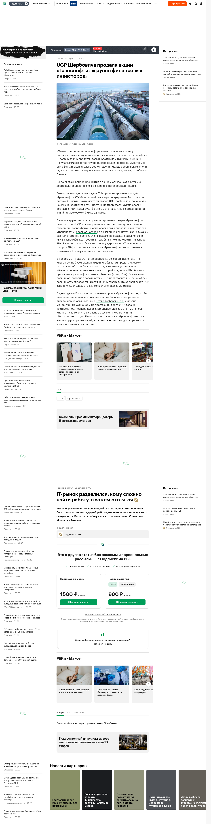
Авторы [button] (60, 712)
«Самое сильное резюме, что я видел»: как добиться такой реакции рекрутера (182, 72)
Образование (10, 542)
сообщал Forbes (86, 231)
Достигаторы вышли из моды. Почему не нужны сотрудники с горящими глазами (181, 87)
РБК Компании (10, 372)
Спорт (6, 78)
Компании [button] (79, 712)
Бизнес (60, 58)
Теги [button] (59, 389)
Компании (8, 649)
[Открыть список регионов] (190, 4)
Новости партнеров (68, 766)
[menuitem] (41, 3)
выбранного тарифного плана (131, 618)
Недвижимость (10, 389)
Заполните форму (103, 643)
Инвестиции (9, 258)
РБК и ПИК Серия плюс (14, 606)
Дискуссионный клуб (13, 358)
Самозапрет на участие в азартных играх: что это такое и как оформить (180, 58)
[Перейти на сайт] (23, 52)
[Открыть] (23, 4)
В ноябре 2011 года (69, 258)
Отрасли (8, 344)
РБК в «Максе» (69, 335)
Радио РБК (16, 4)
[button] (190, 4)
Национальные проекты (14, 559)
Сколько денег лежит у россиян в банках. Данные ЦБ (179, 509)
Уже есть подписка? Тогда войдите (103, 613)
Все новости (12, 64)
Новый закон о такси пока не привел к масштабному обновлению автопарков (182, 523)
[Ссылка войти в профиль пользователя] (201, 3)
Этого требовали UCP (110, 301)
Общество (8, 94)
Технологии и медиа (12, 405)
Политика (8, 106)
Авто (6, 316)
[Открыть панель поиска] (196, 4)
